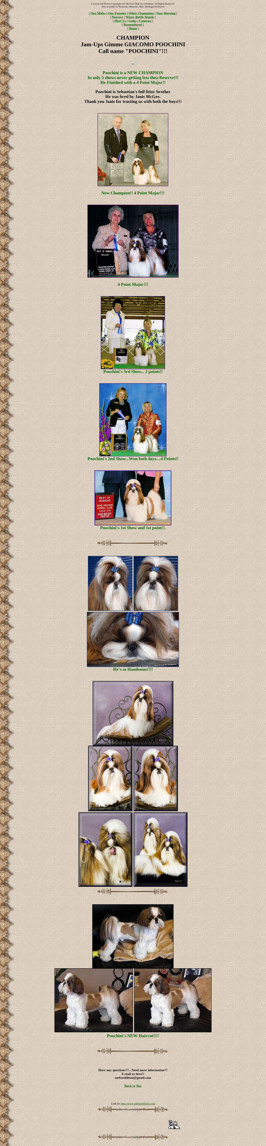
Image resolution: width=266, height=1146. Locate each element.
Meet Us (120, 21)
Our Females (117, 13)
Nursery (117, 17)
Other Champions (141, 13)
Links (132, 21)
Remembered (133, 24)
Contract (145, 21)
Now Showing (166, 13)
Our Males (97, 13)
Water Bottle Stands (140, 17)
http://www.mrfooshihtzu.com (138, 1103)
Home (133, 28)
